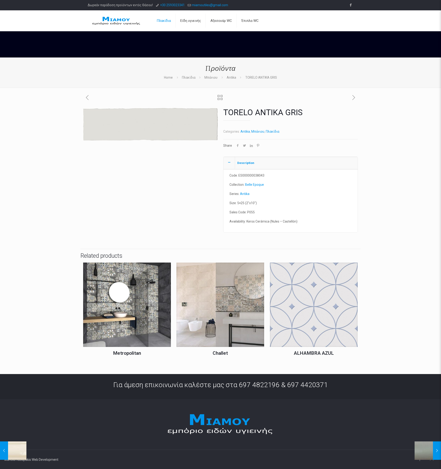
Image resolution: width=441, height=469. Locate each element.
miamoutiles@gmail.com (210, 5)
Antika (231, 77)
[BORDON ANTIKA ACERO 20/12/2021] (428, 450)
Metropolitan (127, 353)
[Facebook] (350, 5)
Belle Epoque (254, 184)
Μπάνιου (211, 77)
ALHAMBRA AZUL (314, 353)
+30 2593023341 (172, 5)
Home (168, 77)
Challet (220, 353)
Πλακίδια (188, 77)
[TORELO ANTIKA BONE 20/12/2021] (13, 450)
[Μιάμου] (116, 20)
